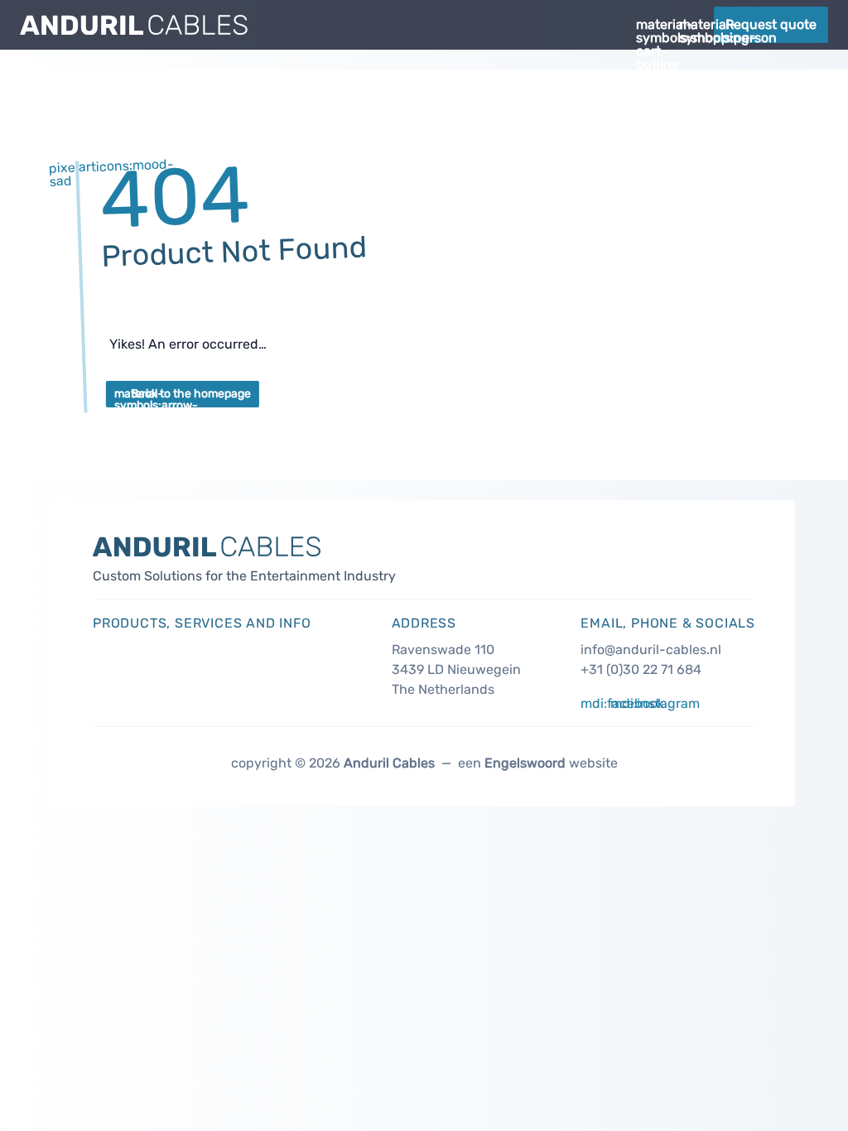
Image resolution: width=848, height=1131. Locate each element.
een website (536, 763)
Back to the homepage (182, 397)
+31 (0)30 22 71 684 (641, 669)
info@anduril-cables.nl (651, 649)
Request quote (771, 24)
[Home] (317, 25)
